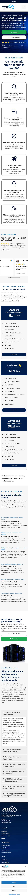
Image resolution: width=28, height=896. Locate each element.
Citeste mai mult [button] (6, 273)
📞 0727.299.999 (14, 37)
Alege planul (14, 354)
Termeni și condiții (5, 835)
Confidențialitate (5, 833)
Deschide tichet (5, 862)
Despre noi (4, 831)
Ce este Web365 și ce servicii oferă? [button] (11, 713)
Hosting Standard (5, 845)
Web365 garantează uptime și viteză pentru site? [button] (13, 780)
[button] (26, 866)
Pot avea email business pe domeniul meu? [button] (14, 787)
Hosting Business (5, 847)
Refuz (14, 886)
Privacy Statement (12, 894)
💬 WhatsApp (14, 639)
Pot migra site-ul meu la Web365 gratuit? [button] (12, 758)
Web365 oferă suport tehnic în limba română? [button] (14, 765)
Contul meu (4, 859)
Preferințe (14, 890)
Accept (14, 882)
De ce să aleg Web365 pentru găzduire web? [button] (12, 751)
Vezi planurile (14, 32)
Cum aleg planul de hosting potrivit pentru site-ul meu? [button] (14, 795)
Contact (18, 894)
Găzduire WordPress (6, 852)
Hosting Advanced (5, 850)
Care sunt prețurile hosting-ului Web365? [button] (14, 773)
